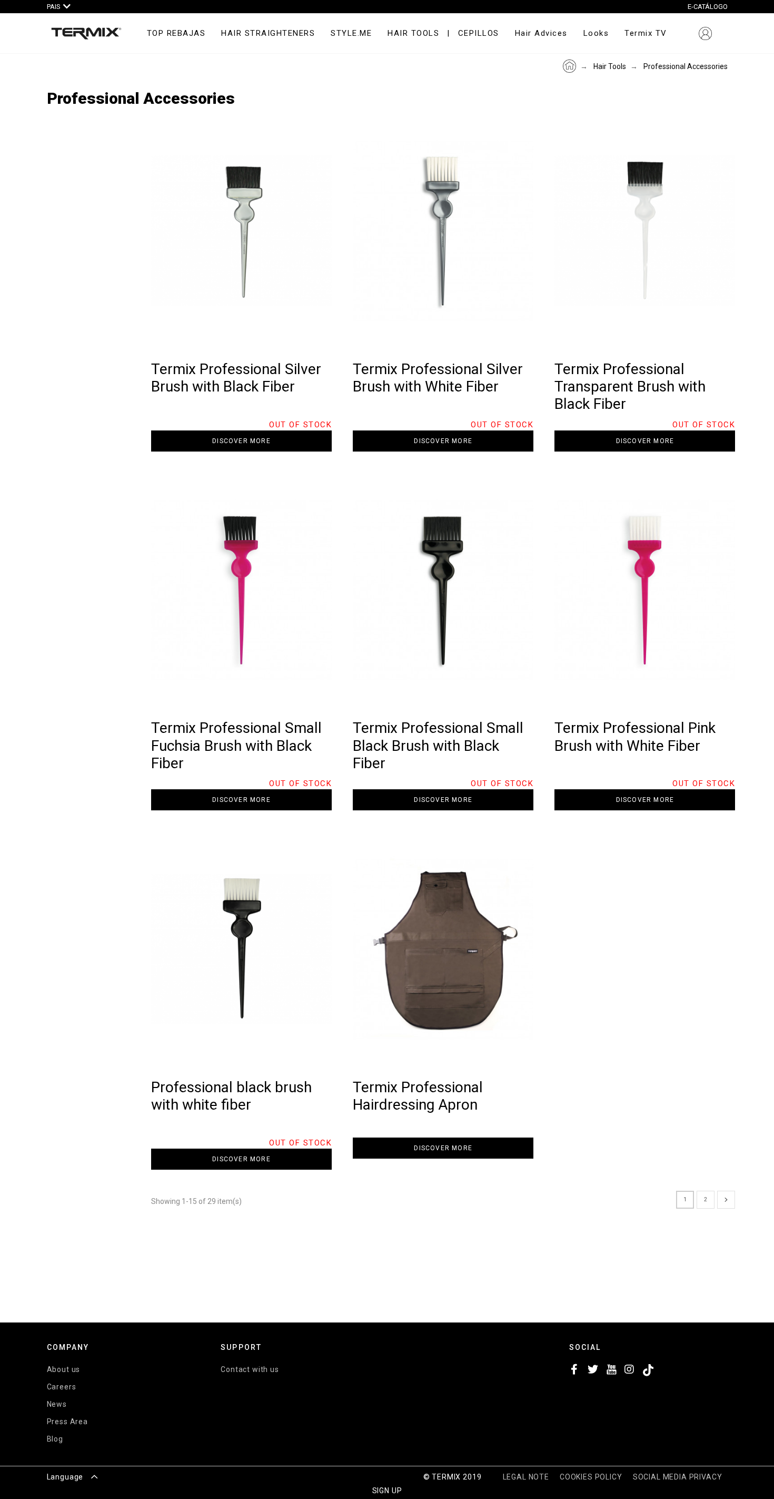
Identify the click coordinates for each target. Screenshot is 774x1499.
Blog (55, 1439)
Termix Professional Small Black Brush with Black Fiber (438, 745)
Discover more (241, 441)
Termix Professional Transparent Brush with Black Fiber (630, 386)
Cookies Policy (591, 1477)
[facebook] (574, 1371)
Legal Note (526, 1477)
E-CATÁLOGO (708, 7)
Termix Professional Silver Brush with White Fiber (438, 377)
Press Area (67, 1421)
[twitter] (593, 1371)
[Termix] (86, 33)
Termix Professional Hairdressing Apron (418, 1096)
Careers (61, 1387)
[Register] (705, 33)
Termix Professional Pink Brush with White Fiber (635, 736)
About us (64, 1369)
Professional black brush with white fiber (231, 1096)
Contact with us (250, 1369)
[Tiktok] (648, 1371)
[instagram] (629, 1371)
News (57, 1404)
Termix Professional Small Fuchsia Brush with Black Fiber (236, 745)
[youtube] (611, 1371)
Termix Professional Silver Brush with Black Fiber (236, 377)
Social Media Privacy (677, 1477)
